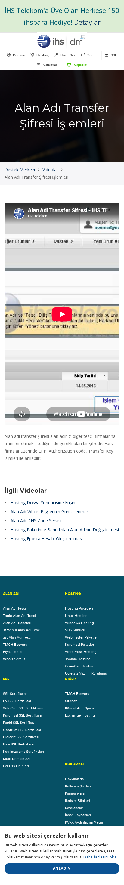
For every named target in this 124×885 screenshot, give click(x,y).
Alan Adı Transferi (17, 623)
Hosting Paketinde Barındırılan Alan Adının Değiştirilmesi (65, 529)
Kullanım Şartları (78, 786)
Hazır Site (68, 55)
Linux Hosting (76, 616)
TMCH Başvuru (15, 644)
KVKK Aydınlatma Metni (84, 822)
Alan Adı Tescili (15, 608)
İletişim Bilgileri (77, 801)
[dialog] (62, 855)
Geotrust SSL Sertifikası (22, 730)
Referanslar (74, 808)
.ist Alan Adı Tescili (18, 637)
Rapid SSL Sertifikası (19, 722)
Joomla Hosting (78, 659)
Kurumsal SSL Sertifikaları (23, 715)
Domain (18, 55)
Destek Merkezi (20, 169)
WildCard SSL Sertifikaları (23, 708)
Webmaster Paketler (81, 637)
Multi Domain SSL (17, 759)
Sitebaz (71, 701)
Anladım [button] (62, 868)
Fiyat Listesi (12, 652)
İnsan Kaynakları (78, 815)
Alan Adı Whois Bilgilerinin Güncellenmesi (50, 511)
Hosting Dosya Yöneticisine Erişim (44, 502)
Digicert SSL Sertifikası (21, 737)
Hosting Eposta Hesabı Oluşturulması (47, 538)
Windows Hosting (79, 623)
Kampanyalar (75, 793)
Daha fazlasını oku (99, 857)
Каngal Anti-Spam (79, 708)
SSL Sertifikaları (15, 694)
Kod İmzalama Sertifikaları (23, 751)
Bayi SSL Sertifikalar (19, 744)
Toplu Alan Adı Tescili (20, 616)
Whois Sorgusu (15, 659)
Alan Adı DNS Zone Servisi (36, 520)
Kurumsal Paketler (79, 644)
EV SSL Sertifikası (17, 701)
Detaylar (87, 22)
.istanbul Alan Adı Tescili (22, 630)
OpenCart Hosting (80, 666)
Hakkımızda (74, 779)
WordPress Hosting (81, 652)
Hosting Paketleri (79, 608)
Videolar (50, 169)
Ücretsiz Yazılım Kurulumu (86, 673)
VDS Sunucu (75, 630)
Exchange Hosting (80, 715)
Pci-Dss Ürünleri (16, 766)
